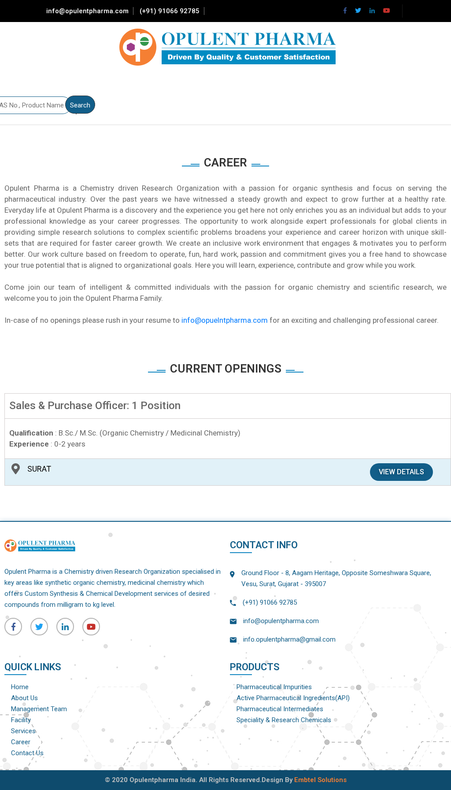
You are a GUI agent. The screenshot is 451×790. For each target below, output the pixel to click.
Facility (21, 720)
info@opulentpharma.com (87, 11)
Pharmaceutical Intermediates (280, 709)
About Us (24, 698)
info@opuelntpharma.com (224, 320)
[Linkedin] (372, 10)
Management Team (39, 709)
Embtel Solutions (320, 780)
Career (20, 742)
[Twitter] (358, 10)
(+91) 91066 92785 (170, 11)
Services (23, 731)
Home (20, 687)
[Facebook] (345, 10)
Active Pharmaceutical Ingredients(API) (293, 698)
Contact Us (27, 753)
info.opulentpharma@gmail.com (289, 639)
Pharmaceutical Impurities (274, 687)
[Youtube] (386, 10)
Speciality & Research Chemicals (284, 720)
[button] (401, 472)
